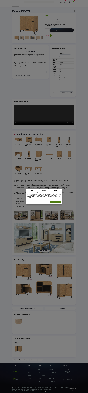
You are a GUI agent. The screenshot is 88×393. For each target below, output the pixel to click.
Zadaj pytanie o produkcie (60, 308)
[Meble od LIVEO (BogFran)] (66, 54)
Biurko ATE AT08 (18, 158)
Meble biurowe (51, 378)
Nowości (29, 375)
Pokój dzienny (16, 5)
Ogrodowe (51, 5)
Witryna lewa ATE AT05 (59, 145)
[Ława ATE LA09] (28, 168)
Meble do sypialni (52, 370)
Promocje (29, 378)
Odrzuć (32, 201)
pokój (14, 359)
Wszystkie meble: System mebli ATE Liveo (29, 134)
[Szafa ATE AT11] (69, 154)
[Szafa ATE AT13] (59, 154)
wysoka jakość (24, 359)
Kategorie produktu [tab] (18, 75)
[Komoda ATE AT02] (16, 38)
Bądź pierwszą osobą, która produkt (28, 308)
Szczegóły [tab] (44, 190)
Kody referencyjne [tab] (27, 75)
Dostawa (39, 378)
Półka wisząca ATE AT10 (49, 159)
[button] (61, 2)
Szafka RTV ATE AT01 (17, 145)
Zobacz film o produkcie (30, 51)
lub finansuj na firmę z (49, 25)
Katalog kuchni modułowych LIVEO (65, 55)
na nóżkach (18, 359)
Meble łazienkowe (52, 375)
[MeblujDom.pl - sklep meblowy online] (16, 2)
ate (28, 359)
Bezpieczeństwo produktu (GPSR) (67, 92)
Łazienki (65, 5)
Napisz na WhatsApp (16, 371)
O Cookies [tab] (55, 190)
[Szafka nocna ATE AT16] (18, 168)
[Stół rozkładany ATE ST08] (38, 168)
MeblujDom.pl (14, 387)
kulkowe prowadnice (33, 359)
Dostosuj (44, 201)
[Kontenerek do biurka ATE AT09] (38, 154)
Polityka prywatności (41, 373)
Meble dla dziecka (52, 373)
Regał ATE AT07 (28, 158)
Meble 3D (29, 381)
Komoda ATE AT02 (28, 144)
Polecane (29, 373)
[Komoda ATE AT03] (38, 139)
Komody (16, 342)
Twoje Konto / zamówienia (67, 379)
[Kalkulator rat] (59, 24)
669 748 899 (18, 369)
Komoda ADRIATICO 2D (18, 326)
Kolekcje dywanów (52, 381)
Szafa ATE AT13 (58, 158)
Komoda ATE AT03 (38, 144)
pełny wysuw (40, 359)
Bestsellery (29, 372)
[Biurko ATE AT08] (18, 154)
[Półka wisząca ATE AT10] (49, 154)
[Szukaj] (51, 2)
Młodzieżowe (30, 5)
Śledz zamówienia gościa (67, 380)
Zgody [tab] (32, 190)
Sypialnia (22, 5)
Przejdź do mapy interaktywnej (68, 369)
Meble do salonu (51, 369)
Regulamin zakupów (41, 375)
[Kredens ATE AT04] (49, 139)
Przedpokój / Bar (58, 5)
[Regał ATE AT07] (28, 154)
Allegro (39, 372)
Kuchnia (44, 5)
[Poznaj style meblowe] (54, 64)
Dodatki (72, 5)
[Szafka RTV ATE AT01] (18, 139)
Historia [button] (43, 391)
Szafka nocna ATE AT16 (18, 174)
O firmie (39, 370)
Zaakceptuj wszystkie (55, 201)
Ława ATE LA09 (28, 173)
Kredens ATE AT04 (49, 144)
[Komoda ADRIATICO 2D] (18, 321)
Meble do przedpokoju (52, 372)
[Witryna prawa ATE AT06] (69, 139)
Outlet (39, 381)
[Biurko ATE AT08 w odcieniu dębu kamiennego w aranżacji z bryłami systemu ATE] (51, 215)
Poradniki (29, 370)
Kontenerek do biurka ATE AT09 (38, 159)
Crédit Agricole (51, 24)
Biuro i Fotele (37, 5)
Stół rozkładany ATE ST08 (38, 174)
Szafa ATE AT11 (68, 158)
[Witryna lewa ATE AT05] (59, 139)
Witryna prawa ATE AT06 (69, 145)
